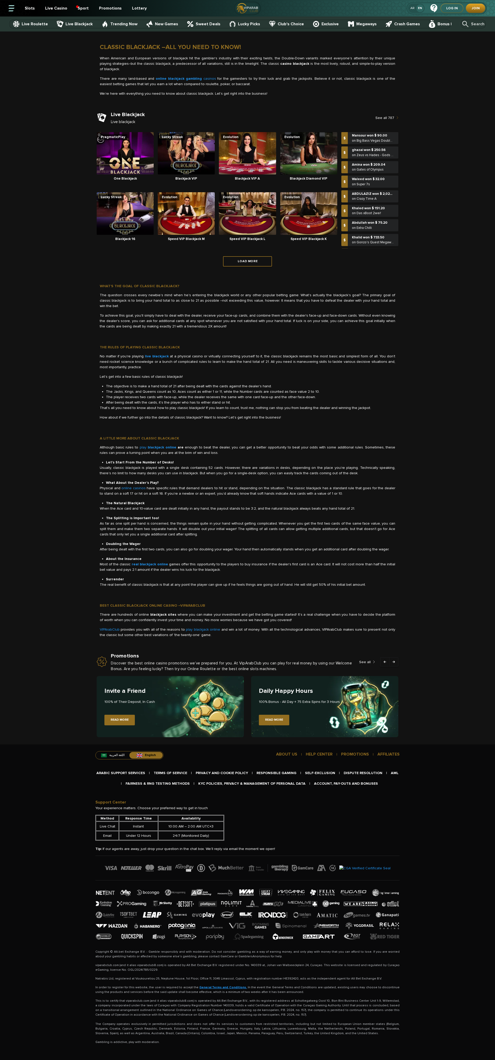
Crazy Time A (367, 185)
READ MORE (120, 720)
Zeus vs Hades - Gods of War (378, 141)
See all (365, 662)
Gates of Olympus (370, 156)
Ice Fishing (365, 243)
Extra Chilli (364, 214)
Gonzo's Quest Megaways (377, 229)
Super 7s (363, 170)
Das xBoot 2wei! (369, 200)
